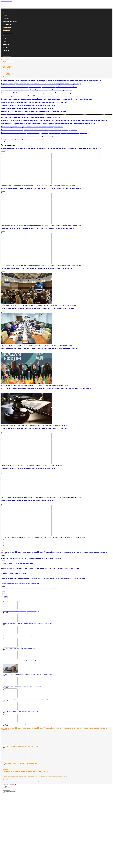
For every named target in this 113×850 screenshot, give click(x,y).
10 (3, 544)
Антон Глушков (4, 552)
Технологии (6, 44)
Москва (40, 552)
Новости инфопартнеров (9, 53)
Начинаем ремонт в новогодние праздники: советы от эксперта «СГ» (20, 583)
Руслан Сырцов (65, 552)
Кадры (4, 35)
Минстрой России (32, 552)
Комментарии (6, 598)
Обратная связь (6, 787)
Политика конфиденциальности (10, 791)
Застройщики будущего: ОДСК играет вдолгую (14, 573)
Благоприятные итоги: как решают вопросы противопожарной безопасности (28, 108)
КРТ (14, 552)
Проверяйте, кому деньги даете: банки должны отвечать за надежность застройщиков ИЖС (33, 111)
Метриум (18, 552)
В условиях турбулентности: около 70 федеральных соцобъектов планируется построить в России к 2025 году (27, 674)
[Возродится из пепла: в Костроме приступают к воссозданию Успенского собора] (10, 634)
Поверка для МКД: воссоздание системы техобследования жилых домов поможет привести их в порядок (26, 724)
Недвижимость (54, 552)
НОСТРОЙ (47, 552)
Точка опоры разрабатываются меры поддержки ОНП (20, 114)
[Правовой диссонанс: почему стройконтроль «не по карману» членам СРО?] (16, 762)
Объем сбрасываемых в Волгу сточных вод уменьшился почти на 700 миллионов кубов (23, 686)
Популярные (6, 597)
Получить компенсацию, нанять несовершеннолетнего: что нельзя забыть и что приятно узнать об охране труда (41, 84)
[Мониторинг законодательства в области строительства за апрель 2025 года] (21, 495)
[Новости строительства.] (6, 1)
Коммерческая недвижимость (10, 21)
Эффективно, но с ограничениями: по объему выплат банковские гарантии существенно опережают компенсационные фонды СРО (48, 123)
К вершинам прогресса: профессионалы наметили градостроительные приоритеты (30, 136)
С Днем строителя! (6, 593)
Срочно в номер (7, 56)
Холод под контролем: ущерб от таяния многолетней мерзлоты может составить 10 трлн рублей (34, 102)
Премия (59, 552)
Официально (6, 50)
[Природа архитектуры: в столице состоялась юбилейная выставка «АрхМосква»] (10, 659)
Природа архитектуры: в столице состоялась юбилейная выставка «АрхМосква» (21, 660)
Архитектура (6, 9)
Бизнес (4, 41)
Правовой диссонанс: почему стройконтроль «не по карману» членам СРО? (20, 763)
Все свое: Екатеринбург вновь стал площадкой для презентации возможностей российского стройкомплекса (31, 558)
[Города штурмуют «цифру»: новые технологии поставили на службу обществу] (10, 710)
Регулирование (6, 30)
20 (3, 545)
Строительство (6, 18)
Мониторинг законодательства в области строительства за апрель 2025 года (28, 105)
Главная (2, 141)
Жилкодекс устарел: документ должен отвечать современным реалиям (26, 139)
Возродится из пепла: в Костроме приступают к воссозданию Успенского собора (21, 635)
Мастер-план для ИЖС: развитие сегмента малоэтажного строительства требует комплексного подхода (37, 93)
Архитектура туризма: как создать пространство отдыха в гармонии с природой (21, 611)
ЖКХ (4, 38)
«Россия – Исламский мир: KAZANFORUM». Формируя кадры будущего (19, 648)
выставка (88, 552)
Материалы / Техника (8, 33)
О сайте (5, 786)
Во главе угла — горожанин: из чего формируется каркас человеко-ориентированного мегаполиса (29, 588)
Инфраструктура (7, 24)
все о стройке (84, 552)
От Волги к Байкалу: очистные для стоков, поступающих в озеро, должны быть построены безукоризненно (39, 130)
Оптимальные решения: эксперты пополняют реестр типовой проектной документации (32, 127)
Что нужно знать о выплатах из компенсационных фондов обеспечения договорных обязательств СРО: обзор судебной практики (46, 99)
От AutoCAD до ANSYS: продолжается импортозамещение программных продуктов (30, 117)
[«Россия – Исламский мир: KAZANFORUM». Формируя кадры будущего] (10, 647)
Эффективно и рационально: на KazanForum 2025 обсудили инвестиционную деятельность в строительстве (39, 96)
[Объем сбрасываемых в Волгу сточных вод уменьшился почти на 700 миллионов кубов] (10, 685)
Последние (5, 596)
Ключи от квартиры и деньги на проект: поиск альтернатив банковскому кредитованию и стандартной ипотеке (28, 623)
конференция (97, 552)
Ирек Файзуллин (10, 552)
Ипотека (5, 15)
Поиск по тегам (6, 77)
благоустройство (78, 552)
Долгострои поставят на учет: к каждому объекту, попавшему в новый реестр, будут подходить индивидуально (28, 699)
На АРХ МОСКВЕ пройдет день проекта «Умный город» (17, 563)
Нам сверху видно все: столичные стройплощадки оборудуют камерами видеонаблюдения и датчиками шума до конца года (44, 133)
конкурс (92, 552)
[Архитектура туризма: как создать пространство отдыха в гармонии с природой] (10, 609)
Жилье (4, 12)
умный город (103, 552)
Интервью (5, 47)
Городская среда (7, 27)
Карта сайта (5, 788)
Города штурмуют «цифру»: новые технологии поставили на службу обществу (20, 711)
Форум (4, 76)
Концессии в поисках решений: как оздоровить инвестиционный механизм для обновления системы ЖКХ (39, 87)
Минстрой (25, 552)
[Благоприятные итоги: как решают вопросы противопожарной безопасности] (26, 535)
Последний (5, 548)
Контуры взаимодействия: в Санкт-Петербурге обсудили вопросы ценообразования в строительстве (36, 90)
